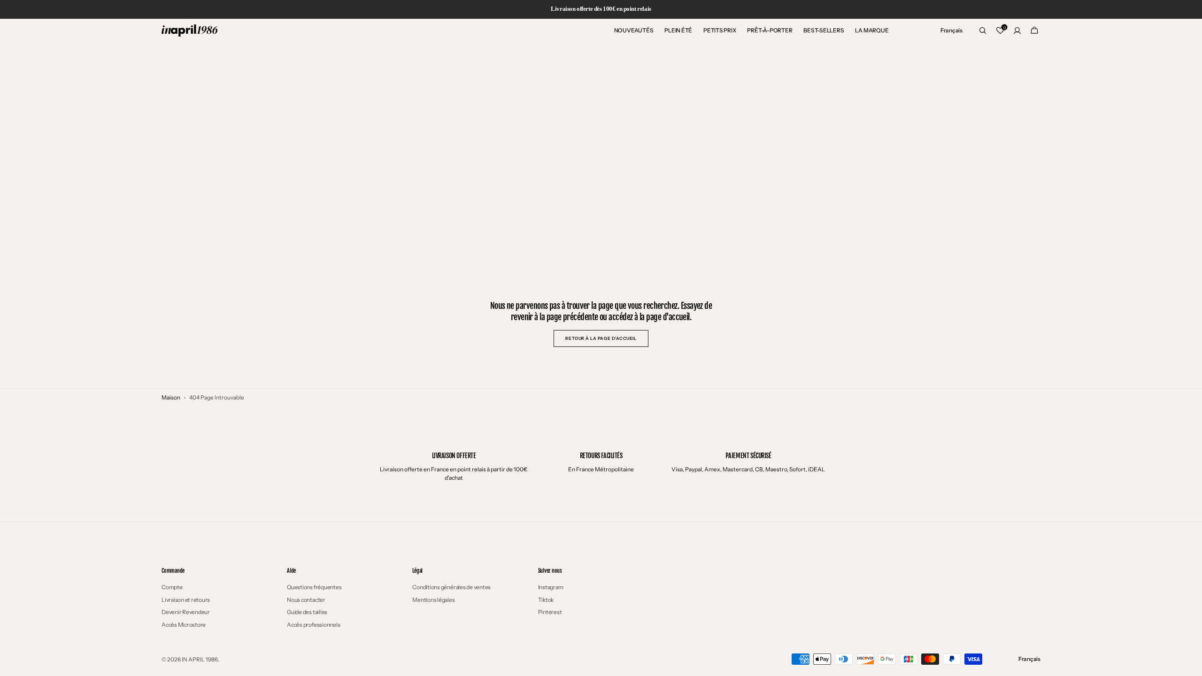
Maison (171, 397)
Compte (172, 587)
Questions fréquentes (314, 587)
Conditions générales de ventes (451, 587)
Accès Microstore (184, 624)
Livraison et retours (186, 599)
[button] (951, 30)
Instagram (550, 587)
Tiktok (546, 599)
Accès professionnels (313, 624)
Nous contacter (306, 599)
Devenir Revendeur (186, 611)
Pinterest (550, 611)
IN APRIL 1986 (200, 659)
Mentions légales (433, 599)
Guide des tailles (307, 611)
